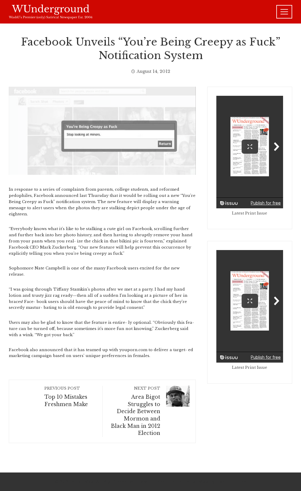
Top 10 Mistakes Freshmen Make (66, 397)
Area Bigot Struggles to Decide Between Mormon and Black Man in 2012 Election (135, 411)
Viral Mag (197, 481)
